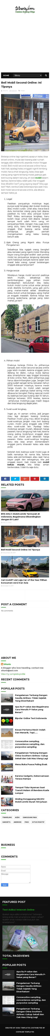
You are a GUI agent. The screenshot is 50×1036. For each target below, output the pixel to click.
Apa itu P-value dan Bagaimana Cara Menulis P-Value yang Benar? (32, 709)
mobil (38, 177)
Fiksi (27, 822)
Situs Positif (38, 822)
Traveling (7, 817)
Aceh (17, 817)
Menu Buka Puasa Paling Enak (31, 764)
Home (6, 75)
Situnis (7, 664)
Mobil (23, 91)
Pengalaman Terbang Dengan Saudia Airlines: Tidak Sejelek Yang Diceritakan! (31, 698)
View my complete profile (13, 674)
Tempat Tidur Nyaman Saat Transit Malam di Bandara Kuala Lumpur (32, 790)
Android (17, 822)
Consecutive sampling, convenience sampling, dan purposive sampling (29, 744)
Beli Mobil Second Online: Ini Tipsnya (20, 549)
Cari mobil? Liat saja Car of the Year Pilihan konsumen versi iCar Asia (24, 581)
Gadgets (6, 822)
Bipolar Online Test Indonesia (31, 718)
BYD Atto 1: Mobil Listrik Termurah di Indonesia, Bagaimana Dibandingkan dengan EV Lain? (21, 517)
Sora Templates (23, 1028)
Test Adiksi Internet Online (18, 909)
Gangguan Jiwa (30, 817)
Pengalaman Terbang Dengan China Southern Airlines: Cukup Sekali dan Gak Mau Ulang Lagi (31, 756)
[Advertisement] (25, 46)
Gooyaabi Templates (25, 1032)
